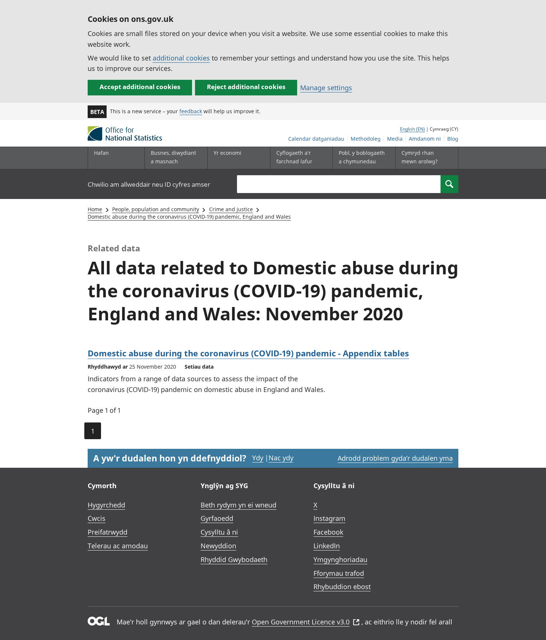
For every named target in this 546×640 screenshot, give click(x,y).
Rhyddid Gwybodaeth (234, 559)
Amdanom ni (425, 138)
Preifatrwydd (107, 532)
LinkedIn (326, 545)
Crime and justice (231, 209)
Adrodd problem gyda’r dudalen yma (395, 458)
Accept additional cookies (140, 86)
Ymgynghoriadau (340, 559)
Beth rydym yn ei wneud (238, 504)
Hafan (101, 152)
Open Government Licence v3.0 (301, 621)
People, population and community (155, 209)
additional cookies (181, 57)
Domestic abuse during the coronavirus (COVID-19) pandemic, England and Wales (189, 216)
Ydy (257, 457)
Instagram (329, 518)
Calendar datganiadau (316, 138)
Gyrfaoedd (217, 518)
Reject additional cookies (246, 86)
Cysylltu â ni (219, 532)
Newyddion (218, 545)
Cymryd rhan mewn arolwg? (420, 156)
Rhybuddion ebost (342, 586)
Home (95, 209)
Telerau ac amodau (118, 545)
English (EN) (412, 129)
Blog (452, 138)
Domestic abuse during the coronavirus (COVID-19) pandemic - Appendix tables (248, 353)
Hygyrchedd (106, 504)
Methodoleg (366, 138)
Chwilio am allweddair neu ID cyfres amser (149, 184)
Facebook (328, 532)
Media (395, 138)
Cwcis (96, 518)
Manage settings (326, 87)
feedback (190, 111)
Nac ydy (281, 457)
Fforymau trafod (338, 573)
